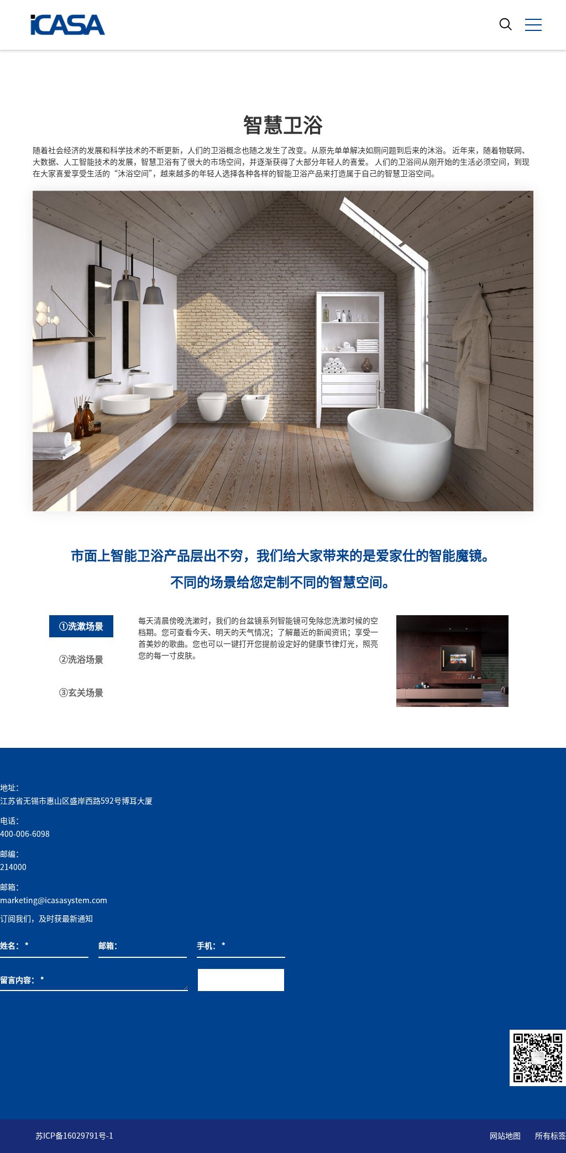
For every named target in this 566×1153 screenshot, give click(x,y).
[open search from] (505, 24)
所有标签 (550, 1136)
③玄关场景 (81, 692)
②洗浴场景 (81, 659)
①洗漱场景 (81, 626)
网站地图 (505, 1136)
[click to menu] (533, 25)
